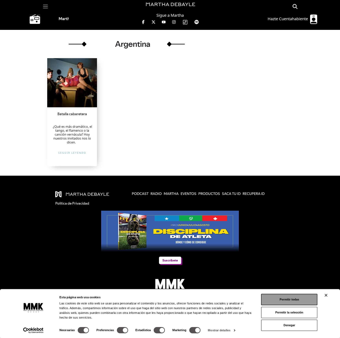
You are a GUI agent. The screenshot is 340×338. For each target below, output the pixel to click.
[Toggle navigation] (45, 6)
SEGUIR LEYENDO (72, 152)
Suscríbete (170, 260)
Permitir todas (289, 299)
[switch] (122, 330)
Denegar (289, 325)
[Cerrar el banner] (326, 295)
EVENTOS (188, 194)
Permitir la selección (289, 312)
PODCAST (140, 194)
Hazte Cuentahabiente (288, 18)
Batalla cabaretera (72, 113)
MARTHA (171, 194)
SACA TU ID (231, 194)
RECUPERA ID (254, 194)
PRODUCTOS (209, 194)
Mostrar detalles (219, 330)
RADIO (156, 194)
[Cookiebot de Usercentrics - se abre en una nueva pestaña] (33, 330)
